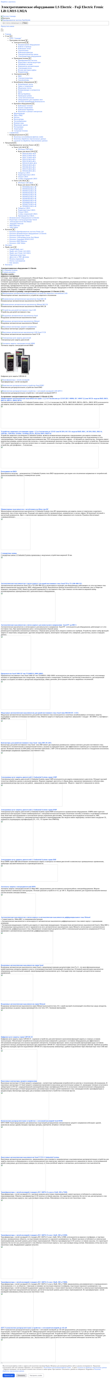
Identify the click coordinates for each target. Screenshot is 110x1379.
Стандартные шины (9, 553)
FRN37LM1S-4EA (29, 169)
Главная (8, 34)
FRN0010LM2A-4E (29, 189)
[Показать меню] (2, 28)
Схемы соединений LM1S (27, 179)
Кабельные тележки (25, 106)
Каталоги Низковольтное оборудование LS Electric (28, 233)
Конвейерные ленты (25, 84)
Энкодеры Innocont (16, 223)
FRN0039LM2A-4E (29, 198)
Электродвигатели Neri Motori (20, 222)
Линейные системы (25, 64)
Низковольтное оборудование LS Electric (24, 218)
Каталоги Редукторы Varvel (19, 235)
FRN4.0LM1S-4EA (29, 153)
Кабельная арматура (25, 52)
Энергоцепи (18, 129)
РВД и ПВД (18, 115)
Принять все (8, 1375)
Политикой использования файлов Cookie (57, 1367)
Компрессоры (19, 123)
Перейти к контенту (8, 2)
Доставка (8, 245)
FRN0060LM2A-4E (29, 202)
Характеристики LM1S (26, 175)
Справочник (14, 133)
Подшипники (23, 72)
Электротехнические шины (28, 54)
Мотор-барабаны (24, 94)
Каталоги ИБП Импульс (18, 241)
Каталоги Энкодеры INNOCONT (21, 239)
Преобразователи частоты (27, 60)
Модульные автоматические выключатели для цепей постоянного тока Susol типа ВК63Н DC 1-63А (40, 713)
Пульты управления (25, 108)
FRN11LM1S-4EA (29, 159)
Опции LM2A (23, 212)
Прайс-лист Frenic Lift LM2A (20, 253)
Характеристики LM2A (26, 210)
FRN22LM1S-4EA (29, 165)
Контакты (8, 265)
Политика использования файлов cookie (28, 137)
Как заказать (14, 263)
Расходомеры (18, 127)
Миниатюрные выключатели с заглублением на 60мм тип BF (24, 509)
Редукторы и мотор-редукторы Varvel (23, 220)
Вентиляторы (19, 119)
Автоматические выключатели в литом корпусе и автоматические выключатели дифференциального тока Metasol (45, 917)
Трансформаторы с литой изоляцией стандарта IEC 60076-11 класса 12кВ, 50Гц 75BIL (34, 1192)
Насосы (16, 117)
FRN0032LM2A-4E (29, 196)
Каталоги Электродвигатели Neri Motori (24, 237)
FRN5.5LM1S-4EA (29, 155)
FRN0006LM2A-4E (29, 187)
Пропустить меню (7, 26)
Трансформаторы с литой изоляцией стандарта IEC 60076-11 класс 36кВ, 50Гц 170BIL (34, 1282)
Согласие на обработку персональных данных (31, 141)
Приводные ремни (25, 96)
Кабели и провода (24, 47)
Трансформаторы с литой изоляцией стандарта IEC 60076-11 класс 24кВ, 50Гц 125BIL (34, 1235)
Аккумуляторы (23, 80)
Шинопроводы (19, 113)
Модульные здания (21, 125)
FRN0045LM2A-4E (29, 200)
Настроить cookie (36, 1375)
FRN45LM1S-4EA (29, 171)
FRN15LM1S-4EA (29, 161)
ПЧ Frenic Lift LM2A (25, 183)
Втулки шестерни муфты (27, 70)
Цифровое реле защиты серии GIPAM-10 (17, 1037)
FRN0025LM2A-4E (29, 195)
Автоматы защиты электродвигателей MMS (18, 887)
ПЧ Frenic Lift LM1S (25, 149)
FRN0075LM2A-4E (29, 204)
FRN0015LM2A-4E (29, 191)
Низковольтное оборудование (29, 45)
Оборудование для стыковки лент (30, 100)
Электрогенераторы (25, 78)
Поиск (25, 23)
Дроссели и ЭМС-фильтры (19, 257)
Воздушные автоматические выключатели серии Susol (22, 965)
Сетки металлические (26, 98)
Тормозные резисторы (17, 255)
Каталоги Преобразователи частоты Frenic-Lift (26, 231)
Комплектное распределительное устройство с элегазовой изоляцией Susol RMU (32, 1121)
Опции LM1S (23, 177)
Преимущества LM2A (26, 216)
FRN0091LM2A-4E (29, 206)
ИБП (20, 76)
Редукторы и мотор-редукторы (29, 62)
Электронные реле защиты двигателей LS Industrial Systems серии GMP (29, 777)
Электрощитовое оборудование (29, 56)
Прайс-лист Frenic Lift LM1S (19, 251)
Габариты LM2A (24, 208)
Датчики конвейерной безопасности (31, 101)
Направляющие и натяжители (29, 90)
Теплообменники (20, 121)
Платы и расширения (17, 261)
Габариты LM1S (24, 173)
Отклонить (21, 1375)
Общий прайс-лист (16, 249)
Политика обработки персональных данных (30, 139)
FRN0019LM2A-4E (29, 193)
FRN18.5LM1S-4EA (29, 163)
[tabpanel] (55, 268)
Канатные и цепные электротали (30, 111)
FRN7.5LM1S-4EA (29, 157)
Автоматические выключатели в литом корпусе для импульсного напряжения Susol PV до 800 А (38, 625)
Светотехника (23, 50)
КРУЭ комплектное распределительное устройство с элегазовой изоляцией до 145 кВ (34, 1328)
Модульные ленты (24, 88)
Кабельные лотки (24, 48)
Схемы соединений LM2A (27, 214)
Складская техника (21, 131)
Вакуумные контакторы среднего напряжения (19, 1081)
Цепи (20, 92)
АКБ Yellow (13, 227)
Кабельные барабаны (26, 109)
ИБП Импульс (14, 225)
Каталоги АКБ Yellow (17, 243)
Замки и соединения (25, 86)
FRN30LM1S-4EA (29, 167)
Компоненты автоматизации (28, 66)
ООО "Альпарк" (15, 38)
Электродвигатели (25, 68)
